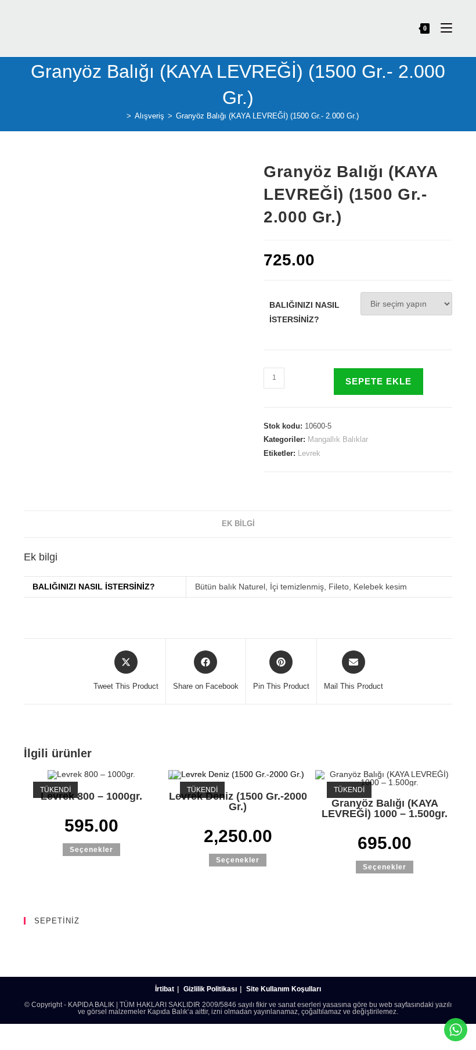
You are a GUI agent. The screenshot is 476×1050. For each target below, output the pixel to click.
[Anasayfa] (120, 116)
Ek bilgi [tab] (238, 524)
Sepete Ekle (378, 381)
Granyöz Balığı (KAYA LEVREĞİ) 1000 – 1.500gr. (385, 808)
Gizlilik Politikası (210, 989)
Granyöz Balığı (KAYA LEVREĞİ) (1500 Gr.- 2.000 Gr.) (267, 116)
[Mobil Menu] (442, 28)
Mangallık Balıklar (338, 439)
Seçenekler (91, 850)
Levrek (309, 453)
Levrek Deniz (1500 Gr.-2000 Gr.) (238, 801)
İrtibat (164, 989)
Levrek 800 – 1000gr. (91, 796)
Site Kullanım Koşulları (283, 989)
